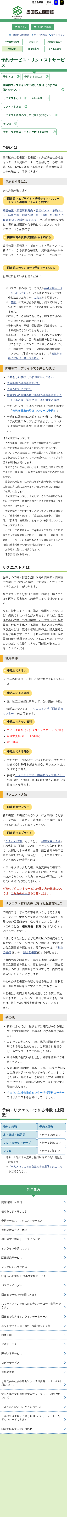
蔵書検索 (8, 210)
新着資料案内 (24, 210)
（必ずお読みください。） (33, 377)
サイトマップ (58, 34)
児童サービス (9, 1344)
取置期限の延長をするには (23, 383)
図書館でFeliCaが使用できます (19, 1294)
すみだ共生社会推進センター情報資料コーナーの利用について (31, 1383)
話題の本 (13, 215)
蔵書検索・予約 (50, 841)
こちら (38, 297)
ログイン (22, 27)
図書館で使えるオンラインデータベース (24, 1316)
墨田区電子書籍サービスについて (20, 1239)
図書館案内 (33, 49)
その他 (7, 123)
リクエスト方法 (12, 106)
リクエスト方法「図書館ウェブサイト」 (40, 775)
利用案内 (12, 49)
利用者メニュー (55, 42)
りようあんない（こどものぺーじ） (22, 1406)
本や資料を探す (12, 42)
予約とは (8, 76)
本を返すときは (49, 399)
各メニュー (32, 219)
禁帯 (13, 302)
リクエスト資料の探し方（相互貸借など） (27, 115)
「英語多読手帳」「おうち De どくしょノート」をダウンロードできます (30, 1418)
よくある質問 (55, 49)
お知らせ (33, 42)
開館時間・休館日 (11, 1202)
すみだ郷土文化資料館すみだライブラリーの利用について (31, 1395)
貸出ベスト (42, 210)
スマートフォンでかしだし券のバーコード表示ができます (31, 1305)
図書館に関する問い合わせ (16, 1428)
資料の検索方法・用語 (14, 1229)
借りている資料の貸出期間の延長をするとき (34, 395)
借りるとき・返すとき (23, 399)
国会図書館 (30, 952)
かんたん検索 (13, 841)
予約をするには (33, 76)
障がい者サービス (11, 1353)
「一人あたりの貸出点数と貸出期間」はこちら (35, 1166)
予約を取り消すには (19, 389)
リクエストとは (12, 98)
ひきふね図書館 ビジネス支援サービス (23, 1276)
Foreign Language (20, 34)
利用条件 (37, 98)
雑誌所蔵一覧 (30, 215)
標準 (49, 2)
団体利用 (6, 1335)
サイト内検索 (40, 34)
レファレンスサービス (14, 1266)
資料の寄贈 (7, 1371)
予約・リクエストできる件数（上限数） (26, 131)
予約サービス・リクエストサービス (22, 1220)
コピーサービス (10, 1362)
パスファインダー (11, 1285)
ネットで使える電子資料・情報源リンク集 (25, 1325)
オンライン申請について (15, 1248)
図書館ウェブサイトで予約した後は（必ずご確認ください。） (30, 87)
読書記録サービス (11, 1257)
